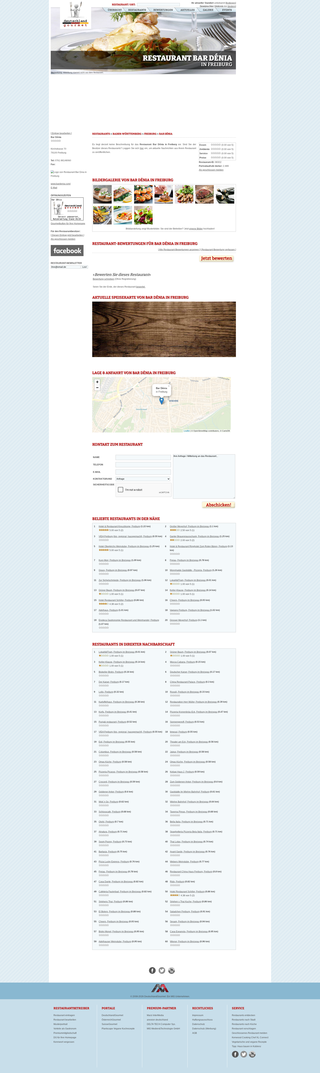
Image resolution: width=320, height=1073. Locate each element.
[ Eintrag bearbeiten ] (61, 133)
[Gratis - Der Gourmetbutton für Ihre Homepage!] (67, 219)
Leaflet (187, 431)
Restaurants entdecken (243, 1015)
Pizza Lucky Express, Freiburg (114, 861)
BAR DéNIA (165, 133)
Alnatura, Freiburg (108, 831)
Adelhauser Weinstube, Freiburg (115, 941)
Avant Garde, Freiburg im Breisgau (187, 851)
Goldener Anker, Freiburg (111, 791)
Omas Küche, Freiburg (110, 762)
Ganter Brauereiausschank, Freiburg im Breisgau (194, 536)
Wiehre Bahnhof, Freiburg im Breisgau (189, 801)
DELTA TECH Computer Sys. (161, 1024)
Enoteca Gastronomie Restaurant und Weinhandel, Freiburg (129, 620)
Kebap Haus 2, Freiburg (182, 771)
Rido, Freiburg (177, 881)
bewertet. (140, 286)
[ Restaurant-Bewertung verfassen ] (218, 249)
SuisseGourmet (109, 1024)
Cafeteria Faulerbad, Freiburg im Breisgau (120, 891)
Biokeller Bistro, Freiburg (111, 672)
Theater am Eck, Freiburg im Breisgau (189, 742)
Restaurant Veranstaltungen (227, 10)
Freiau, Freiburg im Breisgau (184, 560)
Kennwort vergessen (64, 1042)
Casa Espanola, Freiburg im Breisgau (189, 931)
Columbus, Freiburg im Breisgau (115, 752)
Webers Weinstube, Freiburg (184, 861)
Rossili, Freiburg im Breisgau (184, 692)
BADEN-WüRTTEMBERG (127, 133)
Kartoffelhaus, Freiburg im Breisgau (116, 702)
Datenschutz (198, 1024)
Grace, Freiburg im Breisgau (113, 570)
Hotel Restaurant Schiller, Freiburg (116, 600)
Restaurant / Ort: (123, 4)
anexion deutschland (157, 1019)
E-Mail (54, 187)
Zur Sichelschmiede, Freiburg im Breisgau (120, 580)
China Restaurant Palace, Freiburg (187, 682)
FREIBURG (150, 133)
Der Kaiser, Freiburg (109, 682)
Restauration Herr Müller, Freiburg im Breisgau (193, 702)
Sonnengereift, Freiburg (182, 722)
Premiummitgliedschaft (65, 1033)
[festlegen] (231, 3)
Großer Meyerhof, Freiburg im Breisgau (189, 526)
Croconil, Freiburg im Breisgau (114, 781)
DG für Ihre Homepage (65, 1037)
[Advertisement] (143, 102)
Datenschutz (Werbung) (204, 1028)
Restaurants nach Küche (244, 1024)
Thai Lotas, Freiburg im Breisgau (186, 841)
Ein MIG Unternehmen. (178, 996)
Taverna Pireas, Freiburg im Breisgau (188, 811)
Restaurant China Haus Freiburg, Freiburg (191, 871)
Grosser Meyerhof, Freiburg (183, 620)
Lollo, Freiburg (106, 692)
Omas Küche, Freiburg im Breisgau (187, 762)
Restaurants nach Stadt (243, 1019)
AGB (194, 1033)
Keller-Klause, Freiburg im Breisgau (188, 590)
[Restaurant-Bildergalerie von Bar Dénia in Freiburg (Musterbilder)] (102, 203)
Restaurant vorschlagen (244, 1028)
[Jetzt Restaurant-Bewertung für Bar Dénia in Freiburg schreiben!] (216, 263)
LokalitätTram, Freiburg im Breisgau (188, 580)
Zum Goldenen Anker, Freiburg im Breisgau (191, 781)
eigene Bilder (196, 228)
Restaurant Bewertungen (163, 10)
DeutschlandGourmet (112, 1015)
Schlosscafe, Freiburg (110, 811)
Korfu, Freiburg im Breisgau (112, 712)
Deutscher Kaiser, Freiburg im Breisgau (189, 672)
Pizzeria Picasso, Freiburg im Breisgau (118, 771)
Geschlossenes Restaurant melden (249, 1033)
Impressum (197, 1015)
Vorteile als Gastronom (65, 1028)
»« (122, 274)
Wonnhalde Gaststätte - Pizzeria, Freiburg (191, 570)
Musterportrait (60, 1024)
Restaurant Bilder (208, 10)
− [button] (97, 387)
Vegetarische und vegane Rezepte (249, 1042)
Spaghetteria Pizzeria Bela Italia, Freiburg (191, 831)
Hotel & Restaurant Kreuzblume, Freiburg (119, 526)
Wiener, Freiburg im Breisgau (184, 941)
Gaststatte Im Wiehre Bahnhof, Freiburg (189, 791)
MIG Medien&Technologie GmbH (163, 1028)
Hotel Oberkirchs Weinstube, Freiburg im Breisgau (124, 546)
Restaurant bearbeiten (65, 1019)
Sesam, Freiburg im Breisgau (184, 921)
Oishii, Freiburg (106, 821)
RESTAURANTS (101, 133)
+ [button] (97, 382)
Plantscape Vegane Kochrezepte (118, 1028)
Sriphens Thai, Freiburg (110, 901)
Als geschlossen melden (63, 239)
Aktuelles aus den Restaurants (188, 10)
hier (142, 148)
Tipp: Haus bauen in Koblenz (246, 1046)
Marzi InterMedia (155, 1015)
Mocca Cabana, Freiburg (182, 662)
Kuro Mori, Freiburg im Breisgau (115, 560)
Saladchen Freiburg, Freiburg (185, 911)
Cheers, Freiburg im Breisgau (184, 600)
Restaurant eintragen (64, 1015)
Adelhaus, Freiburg (108, 610)
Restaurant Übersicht (112, 10)
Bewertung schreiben (103, 279)
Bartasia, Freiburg (108, 851)
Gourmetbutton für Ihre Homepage (68, 223)
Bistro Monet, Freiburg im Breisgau (116, 931)
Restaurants (137, 10)
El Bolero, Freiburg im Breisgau (114, 911)
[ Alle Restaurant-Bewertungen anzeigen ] (179, 249)
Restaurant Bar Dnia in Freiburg (75, 14)
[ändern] (232, 6)
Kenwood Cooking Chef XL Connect (250, 1037)
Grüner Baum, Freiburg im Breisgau (116, 590)
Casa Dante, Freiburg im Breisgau (116, 881)
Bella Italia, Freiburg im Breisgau (186, 821)
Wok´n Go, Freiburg (108, 801)
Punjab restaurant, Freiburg (112, 722)
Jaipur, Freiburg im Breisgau (184, 752)
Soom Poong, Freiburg (110, 841)
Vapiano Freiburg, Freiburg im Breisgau (190, 610)
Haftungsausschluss (202, 1019)
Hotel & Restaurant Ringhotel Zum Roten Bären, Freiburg (198, 546)
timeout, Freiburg (178, 732)
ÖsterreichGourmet (111, 1019)
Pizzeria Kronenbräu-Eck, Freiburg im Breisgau (193, 712)
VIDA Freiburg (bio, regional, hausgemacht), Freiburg (125, 536)
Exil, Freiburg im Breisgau (112, 742)
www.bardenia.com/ (61, 184)
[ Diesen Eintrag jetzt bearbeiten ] (67, 235)
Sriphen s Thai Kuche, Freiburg (185, 901)
